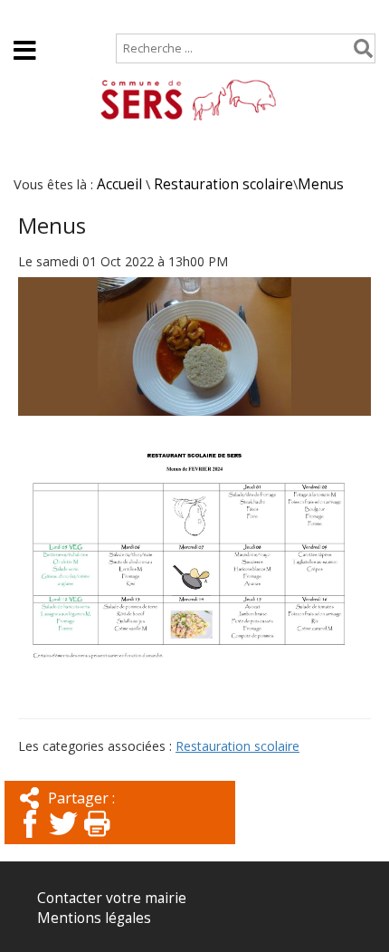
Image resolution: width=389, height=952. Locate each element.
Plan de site (123, 15)
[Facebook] (29, 839)
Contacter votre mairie (111, 898)
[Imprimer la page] (96, 839)
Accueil (36, 15)
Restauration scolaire (223, 184)
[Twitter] (63, 839)
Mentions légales (94, 918)
